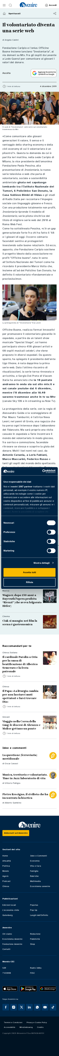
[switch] (51, 532)
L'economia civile (10, 910)
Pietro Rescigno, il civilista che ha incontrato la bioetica (25, 796)
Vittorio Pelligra (12, 783)
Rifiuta (29, 582)
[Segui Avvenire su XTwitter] (21, 1007)
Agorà (5, 876)
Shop (32, 944)
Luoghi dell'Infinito (39, 915)
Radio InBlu (35, 968)
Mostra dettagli (42, 563)
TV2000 (6, 973)
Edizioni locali (9, 905)
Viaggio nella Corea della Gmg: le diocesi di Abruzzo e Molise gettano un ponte (21, 725)
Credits (40, 1027)
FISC (32, 973)
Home (5, 855)
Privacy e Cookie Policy (37, 1022)
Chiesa (5, 886)
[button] (4, 5)
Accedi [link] (53, 5)
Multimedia (35, 881)
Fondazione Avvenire (12, 944)
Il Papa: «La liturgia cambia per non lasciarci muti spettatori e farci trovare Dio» (20, 696)
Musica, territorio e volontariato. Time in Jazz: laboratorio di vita (25, 776)
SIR (4, 968)
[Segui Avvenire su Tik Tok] (53, 1007)
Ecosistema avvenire (40, 886)
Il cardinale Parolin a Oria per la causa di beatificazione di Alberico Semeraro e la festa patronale (20, 664)
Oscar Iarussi (11, 763)
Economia (34, 861)
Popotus (34, 905)
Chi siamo (7, 934)
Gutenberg (7, 915)
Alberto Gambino (13, 802)
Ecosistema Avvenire (12, 939)
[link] (28, 4)
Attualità (6, 861)
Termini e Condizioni (13, 1022)
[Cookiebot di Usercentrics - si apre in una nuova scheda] (42, 471)
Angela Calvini (11, 40)
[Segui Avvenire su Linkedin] (29, 1007)
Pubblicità (35, 939)
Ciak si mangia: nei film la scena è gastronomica (19, 622)
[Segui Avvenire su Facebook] (5, 1007)
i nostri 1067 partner (21, 486)
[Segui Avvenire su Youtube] (45, 1007)
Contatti (6, 949)
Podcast (6, 881)
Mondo (5, 871)
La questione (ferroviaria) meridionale (19, 756)
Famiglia (34, 871)
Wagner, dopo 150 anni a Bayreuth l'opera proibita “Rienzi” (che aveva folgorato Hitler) (22, 601)
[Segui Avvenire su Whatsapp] (37, 1007)
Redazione (35, 934)
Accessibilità (9, 1027)
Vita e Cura (35, 866)
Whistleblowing (26, 1027)
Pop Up (33, 910)
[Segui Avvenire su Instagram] (13, 1007)
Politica (6, 866)
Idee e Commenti (38, 855)
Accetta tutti (29, 572)
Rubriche (34, 876)
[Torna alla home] (4, 13)
